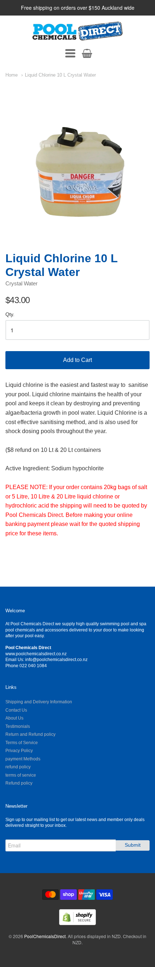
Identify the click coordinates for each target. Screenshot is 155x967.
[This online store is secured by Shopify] (77, 923)
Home (11, 75)
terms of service (20, 775)
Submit (133, 845)
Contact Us (16, 710)
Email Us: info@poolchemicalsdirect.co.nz (46, 659)
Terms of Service (21, 742)
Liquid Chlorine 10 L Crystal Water (60, 75)
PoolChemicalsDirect (45, 936)
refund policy (18, 766)
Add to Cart (77, 360)
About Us (14, 718)
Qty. (9, 314)
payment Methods (22, 758)
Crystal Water (21, 283)
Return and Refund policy (30, 734)
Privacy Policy (19, 750)
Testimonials (17, 726)
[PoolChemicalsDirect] (77, 31)
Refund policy (18, 783)
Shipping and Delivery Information (38, 701)
